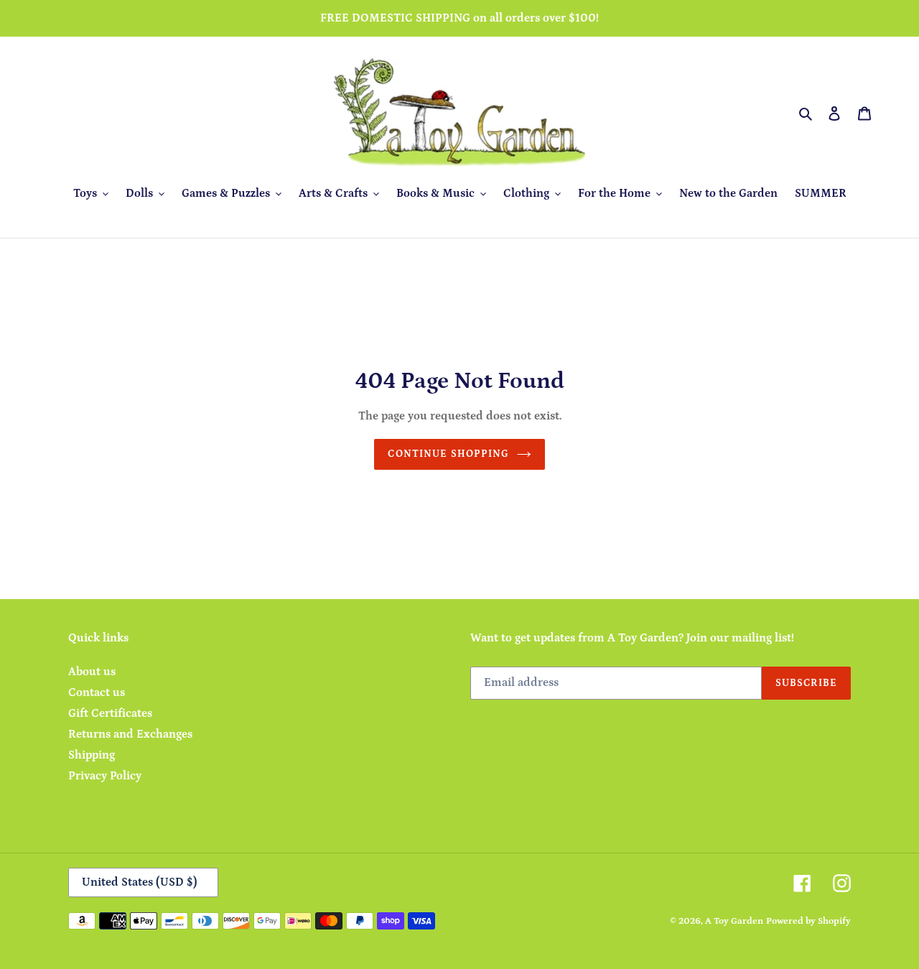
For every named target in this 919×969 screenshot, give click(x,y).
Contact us (96, 692)
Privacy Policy (104, 775)
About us (92, 671)
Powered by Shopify (808, 921)
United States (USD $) (139, 882)
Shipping (91, 754)
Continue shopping (448, 454)
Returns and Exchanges (130, 734)
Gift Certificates (110, 713)
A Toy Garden (734, 921)
